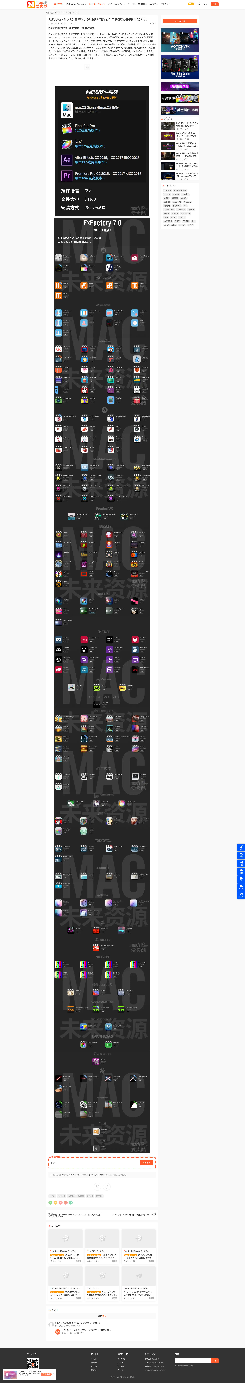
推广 (154, 23)
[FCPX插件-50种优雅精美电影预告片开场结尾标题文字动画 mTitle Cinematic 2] (168, 156)
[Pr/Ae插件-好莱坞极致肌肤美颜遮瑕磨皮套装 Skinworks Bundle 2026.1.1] (102, 1276)
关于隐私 (94, 1366)
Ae (52, 23)
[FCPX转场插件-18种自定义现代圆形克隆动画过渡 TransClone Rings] (168, 126)
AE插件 (52, 1196)
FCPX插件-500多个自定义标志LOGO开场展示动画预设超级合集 (187, 135)
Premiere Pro (116, 4)
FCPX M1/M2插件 (180, 190)
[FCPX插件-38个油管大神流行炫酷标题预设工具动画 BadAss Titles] (168, 146)
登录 (104, 1316)
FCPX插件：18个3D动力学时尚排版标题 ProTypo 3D (134, 1215)
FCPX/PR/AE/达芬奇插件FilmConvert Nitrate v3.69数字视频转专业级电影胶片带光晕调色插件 (101, 1256)
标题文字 (176, 194)
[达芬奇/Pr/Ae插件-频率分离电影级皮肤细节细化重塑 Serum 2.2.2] (139, 1239)
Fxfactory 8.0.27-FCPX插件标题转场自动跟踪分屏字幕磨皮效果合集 (138, 1293)
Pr (69, 1251)
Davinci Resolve (76, 4)
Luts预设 (182, 217)
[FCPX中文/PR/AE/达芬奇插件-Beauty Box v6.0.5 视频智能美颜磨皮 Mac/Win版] (65, 1276)
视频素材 (167, 206)
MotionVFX (177, 202)
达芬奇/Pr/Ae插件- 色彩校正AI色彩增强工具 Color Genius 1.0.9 (65, 1256)
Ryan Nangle (185, 213)
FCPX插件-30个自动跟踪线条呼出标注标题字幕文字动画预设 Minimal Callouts (187, 176)
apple (166, 217)
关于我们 (94, 1359)
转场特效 (99, 1196)
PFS (185, 206)
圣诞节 (177, 221)
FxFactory (187, 202)
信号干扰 (186, 221)
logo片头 (191, 210)
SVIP (72, 1251)
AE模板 (166, 198)
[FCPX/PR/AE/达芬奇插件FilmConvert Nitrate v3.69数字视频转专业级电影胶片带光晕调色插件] (102, 1239)
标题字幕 (81, 1196)
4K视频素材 (168, 221)
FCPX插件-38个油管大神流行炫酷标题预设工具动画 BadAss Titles (187, 145)
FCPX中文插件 (169, 210)
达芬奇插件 (177, 206)
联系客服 (148, 1363)
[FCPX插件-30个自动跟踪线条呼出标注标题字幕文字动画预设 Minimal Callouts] (168, 176)
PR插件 (166, 213)
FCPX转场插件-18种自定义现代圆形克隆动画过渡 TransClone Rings (187, 125)
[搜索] (199, 4)
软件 (154, 4)
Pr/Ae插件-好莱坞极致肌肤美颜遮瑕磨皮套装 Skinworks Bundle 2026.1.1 (102, 1293)
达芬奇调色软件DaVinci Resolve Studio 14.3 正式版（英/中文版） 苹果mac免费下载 (74, 1215)
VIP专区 (165, 4)
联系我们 (94, 1370)
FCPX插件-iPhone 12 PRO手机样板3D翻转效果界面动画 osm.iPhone (187, 165)
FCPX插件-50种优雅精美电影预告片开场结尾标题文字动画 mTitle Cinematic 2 (187, 155)
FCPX (59, 4)
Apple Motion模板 (170, 225)
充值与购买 (122, 1359)
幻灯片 (190, 225)
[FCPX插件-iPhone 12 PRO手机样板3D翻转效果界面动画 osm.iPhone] (168, 166)
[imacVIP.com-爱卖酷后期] (37, 4)
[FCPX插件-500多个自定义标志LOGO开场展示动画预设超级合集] (168, 136)
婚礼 (193, 221)
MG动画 (184, 198)
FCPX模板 (185, 194)
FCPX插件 (61, 1196)
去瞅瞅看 (46, 1374)
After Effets (97, 4)
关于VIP (120, 1363)
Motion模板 (181, 210)
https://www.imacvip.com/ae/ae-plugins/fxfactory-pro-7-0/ (87, 1175)
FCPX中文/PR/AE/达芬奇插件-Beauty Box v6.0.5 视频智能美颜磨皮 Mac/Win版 (65, 1293)
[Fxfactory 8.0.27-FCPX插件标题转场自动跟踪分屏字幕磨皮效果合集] (139, 1276)
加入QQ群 (148, 1366)
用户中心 (121, 1370)
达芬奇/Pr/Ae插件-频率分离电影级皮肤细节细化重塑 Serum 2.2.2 (138, 1256)
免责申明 (94, 1363)
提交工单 (148, 1359)
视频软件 (175, 213)
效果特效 (71, 1196)
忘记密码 (121, 1366)
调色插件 (90, 1196)
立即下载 (146, 1163)
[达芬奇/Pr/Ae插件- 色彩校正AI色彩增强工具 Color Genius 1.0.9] (65, 1239)
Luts (132, 4)
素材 (142, 4)
